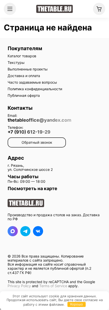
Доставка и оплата (24, 76)
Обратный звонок (37, 142)
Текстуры (16, 62)
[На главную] (54, 9)
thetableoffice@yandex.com (39, 120)
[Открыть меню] (10, 9)
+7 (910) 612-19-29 (29, 132)
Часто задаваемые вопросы (32, 82)
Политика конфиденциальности (35, 89)
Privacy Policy (19, 286)
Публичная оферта (24, 95)
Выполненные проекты (28, 69)
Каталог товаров (22, 56)
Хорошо (76, 304)
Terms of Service (53, 286)
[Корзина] (99, 9)
